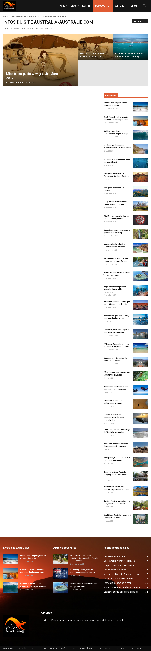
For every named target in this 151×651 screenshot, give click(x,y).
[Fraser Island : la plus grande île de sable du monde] (140, 107)
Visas (74, 5)
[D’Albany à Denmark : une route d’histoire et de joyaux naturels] (140, 348)
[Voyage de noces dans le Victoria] (140, 191)
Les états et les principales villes (119, 578)
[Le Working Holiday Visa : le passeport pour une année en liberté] (60, 573)
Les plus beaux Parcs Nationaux (119, 565)
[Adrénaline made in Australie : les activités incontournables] (140, 390)
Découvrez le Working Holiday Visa (120, 560)
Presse (115, 648)
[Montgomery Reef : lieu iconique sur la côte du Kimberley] (140, 462)
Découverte (102, 5)
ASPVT (139, 648)
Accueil (6, 16)
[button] (144, 6)
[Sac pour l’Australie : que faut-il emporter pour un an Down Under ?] (140, 262)
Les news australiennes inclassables (121, 591)
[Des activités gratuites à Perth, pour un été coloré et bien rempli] (140, 319)
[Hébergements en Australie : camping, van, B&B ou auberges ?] (140, 476)
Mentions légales (86, 648)
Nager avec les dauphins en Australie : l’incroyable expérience (115, 289)
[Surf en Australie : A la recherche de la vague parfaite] (140, 404)
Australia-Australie (14, 82)
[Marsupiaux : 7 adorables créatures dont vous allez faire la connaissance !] (60, 559)
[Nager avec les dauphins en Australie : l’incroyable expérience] (140, 290)
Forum (133, 5)
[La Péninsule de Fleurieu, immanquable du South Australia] (140, 149)
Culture (119, 5)
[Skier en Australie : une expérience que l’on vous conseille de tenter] (140, 418)
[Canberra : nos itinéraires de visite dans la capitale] (140, 362)
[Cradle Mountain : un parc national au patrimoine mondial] (140, 491)
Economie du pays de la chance (119, 582)
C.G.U (98, 648)
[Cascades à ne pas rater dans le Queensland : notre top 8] (140, 234)
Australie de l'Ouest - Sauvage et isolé (121, 574)
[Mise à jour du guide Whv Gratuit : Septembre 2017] (95, 47)
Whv (62, 5)
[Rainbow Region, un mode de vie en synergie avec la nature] (140, 505)
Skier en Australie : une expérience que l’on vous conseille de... (114, 417)
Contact (107, 648)
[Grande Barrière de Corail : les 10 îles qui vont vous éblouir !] (140, 276)
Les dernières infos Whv (115, 569)
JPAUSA (124, 648)
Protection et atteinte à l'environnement (123, 587)
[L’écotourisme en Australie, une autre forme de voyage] (140, 376)
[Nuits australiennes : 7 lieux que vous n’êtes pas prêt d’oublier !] (140, 305)
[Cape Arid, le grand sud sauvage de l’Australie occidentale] (140, 433)
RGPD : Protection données (55, 648)
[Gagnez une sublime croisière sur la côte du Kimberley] (130, 47)
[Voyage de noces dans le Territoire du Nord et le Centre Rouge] (140, 177)
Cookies (73, 648)
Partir (86, 5)
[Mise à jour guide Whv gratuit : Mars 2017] (40, 66)
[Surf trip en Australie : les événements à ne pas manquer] (140, 135)
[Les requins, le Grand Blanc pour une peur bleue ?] (140, 163)
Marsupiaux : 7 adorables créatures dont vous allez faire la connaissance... (84, 558)
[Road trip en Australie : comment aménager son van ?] (140, 519)
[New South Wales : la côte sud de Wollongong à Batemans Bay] (140, 447)
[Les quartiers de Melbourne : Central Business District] (140, 206)
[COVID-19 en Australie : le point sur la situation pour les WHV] (140, 220)
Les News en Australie (22, 16)
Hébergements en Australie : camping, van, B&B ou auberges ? (116, 474)
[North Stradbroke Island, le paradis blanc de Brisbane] (140, 248)
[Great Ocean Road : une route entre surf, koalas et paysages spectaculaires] (140, 121)
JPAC (132, 648)
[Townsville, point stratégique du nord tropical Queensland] (140, 334)
